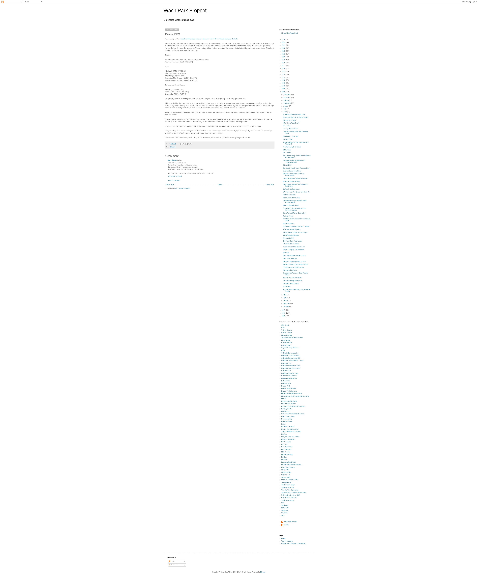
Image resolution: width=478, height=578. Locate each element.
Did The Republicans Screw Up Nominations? (293, 174)
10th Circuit (285, 325)
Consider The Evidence (289, 376)
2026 (284, 39)
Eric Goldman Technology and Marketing (295, 396)
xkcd (282, 515)
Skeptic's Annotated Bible (289, 480)
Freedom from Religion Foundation (293, 406)
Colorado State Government (290, 368)
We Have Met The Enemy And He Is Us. (296, 192)
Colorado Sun (286, 371)
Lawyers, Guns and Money (290, 437)
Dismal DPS (287, 165)
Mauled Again (286, 442)
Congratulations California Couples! (295, 178)
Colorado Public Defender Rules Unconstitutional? (294, 161)
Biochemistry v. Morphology (292, 241)
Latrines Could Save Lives (292, 171)
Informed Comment (287, 426)
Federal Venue (288, 216)
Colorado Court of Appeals (290, 355)
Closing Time (287, 139)
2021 (284, 54)
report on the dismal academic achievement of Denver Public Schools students (209, 39)
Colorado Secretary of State (290, 366)
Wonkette (284, 513)
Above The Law (286, 335)
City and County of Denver (290, 348)
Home (220, 185)
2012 (284, 80)
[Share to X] (186, 144)
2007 (284, 310)
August (286, 106)
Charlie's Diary (286, 345)
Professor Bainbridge (288, 462)
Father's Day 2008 (289, 195)
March (285, 301)
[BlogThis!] (183, 144)
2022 (284, 51)
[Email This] (181, 144)
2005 (284, 316)
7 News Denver (286, 330)
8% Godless (287, 153)
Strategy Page (286, 482)
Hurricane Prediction (290, 270)
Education (173, 147)
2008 (284, 92)
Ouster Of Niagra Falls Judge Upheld (295, 264)
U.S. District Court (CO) (289, 497)
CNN (283, 350)
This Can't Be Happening (289, 490)
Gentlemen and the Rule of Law (294, 247)
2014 (284, 74)
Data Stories (285, 381)
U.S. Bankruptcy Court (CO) (290, 495)
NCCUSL (284, 444)
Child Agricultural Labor (291, 235)
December (287, 94)
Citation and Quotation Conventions (293, 543)
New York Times (286, 447)
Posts (172, 561)
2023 (284, 48)
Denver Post (285, 386)
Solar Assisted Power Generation (294, 213)
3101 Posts (287, 150)
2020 (284, 57)
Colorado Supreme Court (289, 373)
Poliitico (284, 457)
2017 (284, 65)
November (287, 97)
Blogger (263, 572)
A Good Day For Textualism (292, 278)
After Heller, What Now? (291, 123)
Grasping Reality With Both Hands (292, 414)
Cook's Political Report (289, 378)
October (286, 100)
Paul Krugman (286, 449)
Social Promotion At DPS (291, 198)
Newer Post (170, 185)
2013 (284, 77)
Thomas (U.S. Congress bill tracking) (293, 492)
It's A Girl (286, 253)
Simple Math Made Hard (289, 33)
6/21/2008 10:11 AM (175, 176)
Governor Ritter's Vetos (291, 283)
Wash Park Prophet (185, 10)
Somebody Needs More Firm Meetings (296, 168)
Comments (174, 565)
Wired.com (285, 508)
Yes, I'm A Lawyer (287, 541)
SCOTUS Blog (286, 472)
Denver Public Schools (289, 391)
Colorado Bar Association (290, 353)
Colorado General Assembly (290, 358)
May (285, 295)
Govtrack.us (285, 411)
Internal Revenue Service (290, 429)
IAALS (283, 424)
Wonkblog (284, 510)
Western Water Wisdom (291, 244)
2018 (284, 63)
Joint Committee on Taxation (290, 432)
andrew (286, 525)
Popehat (284, 459)
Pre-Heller (286, 126)
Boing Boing (285, 340)
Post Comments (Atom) (182, 188)
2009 (284, 89)
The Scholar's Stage (288, 485)
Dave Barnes (172, 160)
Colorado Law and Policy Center (292, 360)
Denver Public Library (288, 388)
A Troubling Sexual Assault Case (294, 114)
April (285, 298)
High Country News (288, 416)
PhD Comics (285, 452)
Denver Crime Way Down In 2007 (294, 261)
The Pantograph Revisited (292, 147)
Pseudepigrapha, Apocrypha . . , (292, 465)
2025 (284, 42)
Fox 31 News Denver (288, 404)
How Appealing (286, 419)
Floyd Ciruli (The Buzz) (289, 401)
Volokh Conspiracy (287, 500)
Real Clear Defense (288, 467)
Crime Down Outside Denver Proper (295, 232)
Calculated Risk (286, 343)
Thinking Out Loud (287, 487)
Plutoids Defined (288, 223)
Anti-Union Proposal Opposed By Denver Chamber (294, 209)
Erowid (283, 399)
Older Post (270, 185)
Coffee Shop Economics (291, 189)
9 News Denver (286, 333)
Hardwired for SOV (289, 120)
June (285, 112)
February (286, 303)
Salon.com (285, 470)
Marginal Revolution (288, 439)
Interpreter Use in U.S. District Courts (295, 117)
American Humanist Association (292, 338)
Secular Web (285, 477)
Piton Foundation (287, 454)
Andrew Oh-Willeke (290, 522)
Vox (282, 503)
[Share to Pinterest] (190, 144)
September (287, 103)
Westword (284, 505)
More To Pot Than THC (291, 136)
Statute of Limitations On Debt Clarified (296, 226)
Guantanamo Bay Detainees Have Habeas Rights (294, 201)
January (286, 306)
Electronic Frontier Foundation (291, 393)
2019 (284, 60)
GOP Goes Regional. (290, 258)
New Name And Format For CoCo (294, 255)
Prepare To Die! (288, 238)
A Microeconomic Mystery (291, 229)
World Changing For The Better (293, 250)
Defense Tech (286, 383)
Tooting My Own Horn (290, 129)
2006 (284, 313)
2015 (284, 71)
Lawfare (284, 434)
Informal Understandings (291, 181)
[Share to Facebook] (188, 144)
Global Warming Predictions (292, 281)
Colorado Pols (286, 363)
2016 (284, 68)
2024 (284, 45)
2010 (284, 86)
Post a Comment (173, 180)
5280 (283, 328)
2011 (284, 83)
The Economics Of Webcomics (293, 267)
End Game (286, 286)
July (285, 109)
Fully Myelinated (286, 409)
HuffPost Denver (286, 421)
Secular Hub (285, 475)
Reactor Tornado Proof (291, 205)
